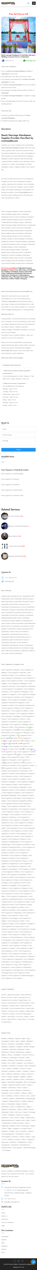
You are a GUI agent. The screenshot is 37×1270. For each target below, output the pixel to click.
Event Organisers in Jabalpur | (17, 779)
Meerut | (4, 1104)
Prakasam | (19, 1115)
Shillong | (13, 1126)
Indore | (4, 1077)
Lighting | (23, 1011)
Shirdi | (18, 1126)
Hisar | (3, 1074)
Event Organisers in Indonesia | (25, 773)
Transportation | (6, 1022)
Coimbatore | (5, 1057)
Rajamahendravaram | (8, 1120)
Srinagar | (12, 1131)
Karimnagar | (5, 1090)
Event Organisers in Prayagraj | (19, 888)
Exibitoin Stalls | (15, 1005)
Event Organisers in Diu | (24, 735)
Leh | (28, 1096)
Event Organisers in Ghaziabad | (25, 749)
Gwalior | (19, 1071)
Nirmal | (31, 1109)
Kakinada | (4, 1087)
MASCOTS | (6, 1014)
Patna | (5, 1115)
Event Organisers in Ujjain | (24, 948)
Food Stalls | (5, 1008)
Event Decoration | (24, 1003)
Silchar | (5, 1128)
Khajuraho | (19, 1090)
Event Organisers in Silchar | (17, 921)
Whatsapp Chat (31, 60)
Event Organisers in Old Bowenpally (12, 473)
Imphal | (24, 1074)
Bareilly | (27, 1046)
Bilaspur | (4, 1055)
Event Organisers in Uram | (10, 951)
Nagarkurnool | (21, 1107)
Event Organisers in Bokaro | (25, 713)
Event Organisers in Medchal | (16, 850)
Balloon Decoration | (14, 995)
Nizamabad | (5, 1112)
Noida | (12, 1112)
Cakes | (16, 997)
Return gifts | (12, 1016)
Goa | (5, 1068)
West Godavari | (18, 1147)
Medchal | (31, 1101)
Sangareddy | (5, 1126)
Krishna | (17, 1096)
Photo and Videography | (24, 1014)
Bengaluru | (6, 1049)
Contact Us (4, 1219)
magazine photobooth (15, 556)
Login (3, 1225)
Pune (2, 1252)
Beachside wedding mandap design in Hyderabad (16, 230)
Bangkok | (20, 1046)
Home (3, 1213)
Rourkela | (21, 1123)
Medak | (25, 1101)
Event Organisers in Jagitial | (26, 782)
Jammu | (23, 1079)
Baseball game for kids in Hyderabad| (21, 645)
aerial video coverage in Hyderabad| (13, 610)
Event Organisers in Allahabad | (18, 683)
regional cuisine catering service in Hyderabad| (16, 596)
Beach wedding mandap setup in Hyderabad (15, 214)
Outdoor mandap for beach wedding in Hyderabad (17, 239)
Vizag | (30, 1142)
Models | (13, 1014)
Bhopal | (13, 1052)
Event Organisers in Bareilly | (12, 697)
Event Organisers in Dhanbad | (11, 730)
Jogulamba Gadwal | (15, 1085)
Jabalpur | (17, 1077)
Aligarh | (23, 1041)
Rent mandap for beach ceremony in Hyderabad (16, 228)
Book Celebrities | (26, 995)
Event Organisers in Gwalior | (18, 762)
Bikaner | (29, 1052)
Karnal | (12, 1090)
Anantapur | (12, 1044)
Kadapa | (30, 1085)
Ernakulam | (5, 1066)
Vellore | (24, 1139)
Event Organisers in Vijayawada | (13, 959)
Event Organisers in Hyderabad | (18, 771)
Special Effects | (13, 1019)
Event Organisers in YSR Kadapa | (12, 978)
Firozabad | (20, 1066)
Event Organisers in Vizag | (10, 964)
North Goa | (19, 1112)
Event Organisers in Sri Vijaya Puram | (13, 926)
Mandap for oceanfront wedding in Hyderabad (15, 255)
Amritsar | (4, 1044)
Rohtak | (15, 1123)
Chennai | (25, 1055)
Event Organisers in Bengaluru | (18, 700)
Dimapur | (4, 1063)
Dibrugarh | (28, 1060)
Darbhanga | (14, 1057)
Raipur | (23, 1117)
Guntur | (29, 1068)
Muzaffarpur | (5, 1107)
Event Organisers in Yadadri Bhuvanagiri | (21, 975)
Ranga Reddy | (7, 1123)
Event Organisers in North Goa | (25, 877)
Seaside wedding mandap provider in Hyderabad (16, 220)
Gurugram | (5, 1071)
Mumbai (3, 1240)
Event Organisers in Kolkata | (10, 825)
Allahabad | (29, 1041)
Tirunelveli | (15, 1137)
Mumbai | (25, 1104)
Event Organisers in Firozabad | (19, 746)
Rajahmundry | (30, 1117)
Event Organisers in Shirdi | (16, 915)
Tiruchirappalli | (6, 1137)
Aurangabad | (20, 1044)
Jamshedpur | (30, 1079)
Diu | (10, 1063)
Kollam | (30, 1093)
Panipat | (26, 1112)
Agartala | (18, 1038)
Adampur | (4, 1038)
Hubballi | (9, 1074)
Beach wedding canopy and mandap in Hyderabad (16, 260)
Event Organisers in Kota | (15, 828)
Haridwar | (26, 1071)
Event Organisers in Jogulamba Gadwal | (20, 801)
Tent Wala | (31, 1019)
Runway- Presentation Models (18, 526)
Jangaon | (4, 1082)
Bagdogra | (5, 1046)
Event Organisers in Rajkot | (22, 902)
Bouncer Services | (7, 997)
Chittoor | (31, 1055)
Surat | (18, 1131)
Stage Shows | (23, 1019)
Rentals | (4, 1016)
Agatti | (24, 1038)
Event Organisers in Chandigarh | (11, 716)
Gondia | (9, 1068)
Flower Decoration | (26, 1005)
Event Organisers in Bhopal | (12, 708)
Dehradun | (22, 1057)
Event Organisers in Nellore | (12, 872)
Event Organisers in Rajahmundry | (18, 896)
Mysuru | (13, 1107)
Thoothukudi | (20, 1134)
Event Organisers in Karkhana (10, 484)
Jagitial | (30, 1077)
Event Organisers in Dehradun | (20, 724)
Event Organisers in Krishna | (20, 831)
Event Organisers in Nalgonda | (17, 866)
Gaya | (26, 1066)
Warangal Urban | (7, 1147)
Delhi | (28, 1057)
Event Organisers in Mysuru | (19, 861)
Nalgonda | (5, 1109)
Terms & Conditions (7, 1222)
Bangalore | (13, 1046)
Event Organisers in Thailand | (18, 934)
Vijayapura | (31, 1139)
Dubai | (14, 1063)
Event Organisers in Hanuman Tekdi (12, 495)
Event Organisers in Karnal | (19, 814)
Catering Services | (25, 997)
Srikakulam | (5, 1131)
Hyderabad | (17, 1074)
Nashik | (20, 1109)
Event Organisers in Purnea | (10, 893)
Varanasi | (18, 1139)
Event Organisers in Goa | (9, 752)
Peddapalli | (12, 1115)
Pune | (12, 1117)
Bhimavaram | (6, 1052)
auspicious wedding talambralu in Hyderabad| (15, 648)
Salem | (27, 1123)
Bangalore (4, 1246)
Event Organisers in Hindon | (26, 765)
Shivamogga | (25, 1126)
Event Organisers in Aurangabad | (13, 689)
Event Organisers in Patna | (18, 883)
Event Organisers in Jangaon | (12, 793)
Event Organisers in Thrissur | (21, 940)
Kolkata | (25, 1093)
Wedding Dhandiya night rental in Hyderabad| (15, 618)
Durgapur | (20, 1063)
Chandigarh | (18, 1055)
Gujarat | (23, 1068)
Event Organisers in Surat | (11, 932)
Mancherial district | (15, 1101)
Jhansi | (26, 1082)
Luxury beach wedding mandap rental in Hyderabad (17, 263)
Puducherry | (5, 1117)
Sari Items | (20, 1016)
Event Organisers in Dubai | (10, 738)
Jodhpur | (6, 1085)
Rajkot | (29, 1120)
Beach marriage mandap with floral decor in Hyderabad (18, 225)
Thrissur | (28, 1134)
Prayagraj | (26, 1115)
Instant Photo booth (15, 546)
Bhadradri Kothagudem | (18, 1049)
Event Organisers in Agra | (23, 675)
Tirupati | (22, 1137)
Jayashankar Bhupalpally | (16, 1082)
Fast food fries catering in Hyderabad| (21, 615)
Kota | (3, 1096)
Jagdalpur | (23, 1077)
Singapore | (17, 1128)
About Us (4, 1216)
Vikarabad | (13, 1142)
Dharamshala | (20, 1060)
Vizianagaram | (6, 1145)
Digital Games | (24, 1000)
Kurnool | (23, 1096)
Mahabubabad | (21, 1098)
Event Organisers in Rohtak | (16, 907)
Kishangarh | (5, 1093)
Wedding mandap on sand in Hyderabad (13, 247)
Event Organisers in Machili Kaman (11, 490)
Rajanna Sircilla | (21, 1120)
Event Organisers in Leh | (24, 833)
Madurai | (12, 1098)
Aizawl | (13, 1041)
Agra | (29, 1038)
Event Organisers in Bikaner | (20, 711)
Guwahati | (12, 1071)
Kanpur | (25, 1087)
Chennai (3, 1249)
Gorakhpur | (16, 1068)
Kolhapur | (18, 1093)
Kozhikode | (10, 1096)
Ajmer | (18, 1041)
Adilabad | (11, 1038)
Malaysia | (6, 1101)
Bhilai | (28, 1049)
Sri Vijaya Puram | (26, 1128)
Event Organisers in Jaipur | (10, 784)
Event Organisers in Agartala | (17, 672)
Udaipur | (28, 1137)
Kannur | (20, 1087)
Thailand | (31, 1131)
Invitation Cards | (14, 1011)
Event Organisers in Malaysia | (21, 844)
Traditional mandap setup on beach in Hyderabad (16, 258)
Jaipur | (3, 1079)
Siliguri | (10, 1128)
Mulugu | (19, 1104)
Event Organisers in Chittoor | (17, 719)
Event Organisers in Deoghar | (24, 727)
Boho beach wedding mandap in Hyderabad (14, 250)
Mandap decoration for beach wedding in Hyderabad (17, 217)
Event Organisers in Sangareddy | (12, 913)
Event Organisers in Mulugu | (19, 855)
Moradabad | (11, 1104)
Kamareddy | (12, 1087)
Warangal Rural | (25, 1145)
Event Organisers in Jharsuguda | (11, 798)
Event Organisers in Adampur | (11, 670)
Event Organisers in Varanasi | (18, 954)
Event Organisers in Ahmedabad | (12, 678)
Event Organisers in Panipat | (10, 880)
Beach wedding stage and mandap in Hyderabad (16, 233)
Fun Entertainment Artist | (18, 1008)
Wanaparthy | (15, 1145)
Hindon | (32, 1071)
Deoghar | (4, 1060)
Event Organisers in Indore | (10, 776)
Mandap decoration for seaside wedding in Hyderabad (18, 241)
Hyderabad (4, 1236)
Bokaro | (11, 1055)
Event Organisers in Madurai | (17, 839)
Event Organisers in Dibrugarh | (21, 732)
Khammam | (27, 1090)
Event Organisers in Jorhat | (10, 803)
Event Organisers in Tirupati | (18, 945)
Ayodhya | (28, 1044)
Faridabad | (13, 1066)
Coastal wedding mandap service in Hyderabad (15, 236)
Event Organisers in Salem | (25, 910)
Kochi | (12, 1093)
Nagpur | (29, 1107)
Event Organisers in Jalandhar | (18, 787)
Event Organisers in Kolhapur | (24, 823)
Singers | (27, 1016)
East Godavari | (29, 1063)
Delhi (2, 1243)
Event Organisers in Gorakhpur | (13, 754)
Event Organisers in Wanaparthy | (21, 967)
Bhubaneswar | (21, 1052)
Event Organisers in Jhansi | (26, 795)
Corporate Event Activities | (10, 1000)
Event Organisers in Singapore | (25, 924)
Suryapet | (24, 1131)
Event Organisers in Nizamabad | (17, 874)
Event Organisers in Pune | (27, 891)
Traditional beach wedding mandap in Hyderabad (16, 222)
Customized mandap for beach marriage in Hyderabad (18, 244)
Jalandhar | (16, 1079)
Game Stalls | (30, 1008)
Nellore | (26, 1109)
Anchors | (4, 995)
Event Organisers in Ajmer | (16, 681)
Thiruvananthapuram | (8, 1134)
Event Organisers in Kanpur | (12, 812)
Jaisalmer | (9, 1079)
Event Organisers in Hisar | (10, 768)
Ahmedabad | (5, 1041)
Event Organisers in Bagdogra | (20, 692)
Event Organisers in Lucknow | (11, 836)
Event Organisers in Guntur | (16, 757)
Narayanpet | (13, 1109)
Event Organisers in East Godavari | (20, 741)
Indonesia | (30, 1074)
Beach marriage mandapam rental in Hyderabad (16, 211)
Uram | (5, 1139)
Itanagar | (10, 1077)
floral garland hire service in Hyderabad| (22, 607)
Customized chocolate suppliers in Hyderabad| (16, 620)
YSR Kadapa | (7, 1150)
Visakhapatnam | (22, 1142)
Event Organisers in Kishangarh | (19, 820)
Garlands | (4, 1011)
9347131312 (9, 60)
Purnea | (18, 1117)
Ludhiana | (6, 1098)
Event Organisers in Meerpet (10, 479)
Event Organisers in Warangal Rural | (13, 970)
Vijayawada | (5, 1142)
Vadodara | (11, 1139)
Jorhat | (24, 1085)
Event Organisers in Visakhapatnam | (21, 962)
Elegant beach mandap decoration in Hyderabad (16, 252)
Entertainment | (13, 1003)
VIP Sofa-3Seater (14, 516)
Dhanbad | (11, 1060)
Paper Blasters (13, 536)
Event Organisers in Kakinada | (17, 806)
